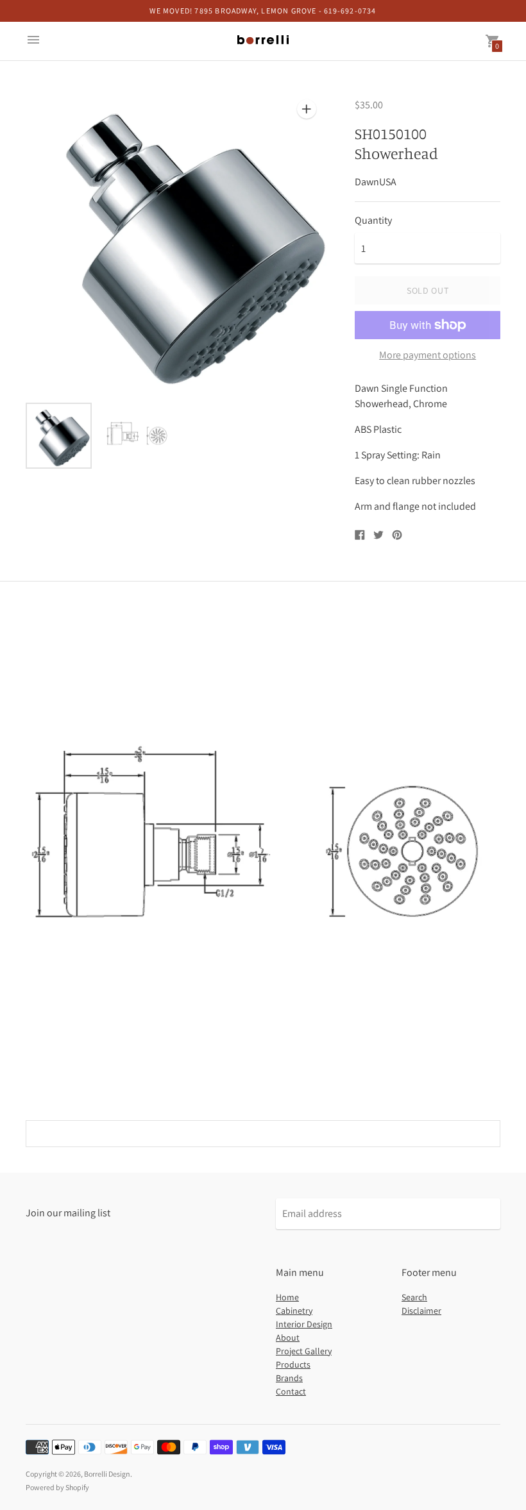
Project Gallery (304, 1351)
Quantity (373, 220)
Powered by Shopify (57, 1487)
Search (414, 1297)
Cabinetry (294, 1310)
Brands (289, 1378)
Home (287, 1297)
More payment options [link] (427, 355)
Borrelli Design (107, 1474)
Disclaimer (421, 1310)
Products (293, 1364)
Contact (291, 1391)
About (288, 1337)
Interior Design (304, 1324)
